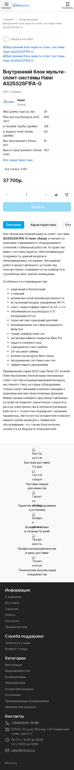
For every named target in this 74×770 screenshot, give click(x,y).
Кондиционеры (15, 677)
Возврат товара (16, 649)
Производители (16, 627)
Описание (13, 225)
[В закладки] (66, 195)
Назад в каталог (21, 39)
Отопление (13, 695)
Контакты (12, 621)
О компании (13, 597)
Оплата (10, 615)
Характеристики (43, 225)
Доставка (12, 603)
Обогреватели (15, 683)
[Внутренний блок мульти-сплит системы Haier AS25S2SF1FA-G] (37, 49)
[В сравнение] (56, 195)
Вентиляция (13, 665)
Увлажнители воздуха (20, 707)
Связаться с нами (17, 643)
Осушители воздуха (19, 689)
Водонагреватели (17, 671)
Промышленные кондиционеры (27, 701)
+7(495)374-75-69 (25, 723)
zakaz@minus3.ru (23, 750)
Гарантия (11, 609)
